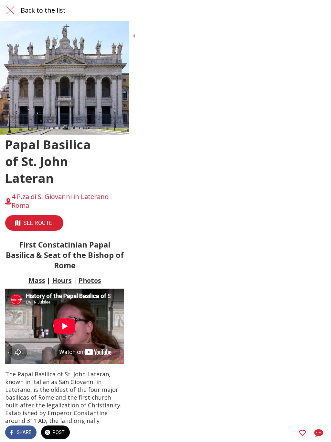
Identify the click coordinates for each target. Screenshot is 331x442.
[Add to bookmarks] (302, 433)
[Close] (10, 10)
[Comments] (318, 433)
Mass (36, 280)
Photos (90, 280)
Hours (62, 280)
